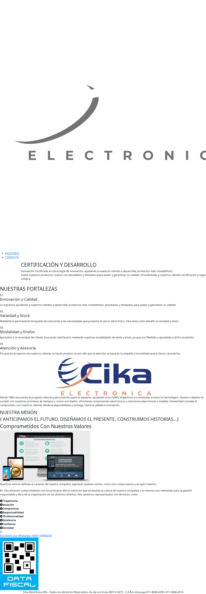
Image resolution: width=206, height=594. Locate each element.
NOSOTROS (12, 253)
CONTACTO (12, 257)
